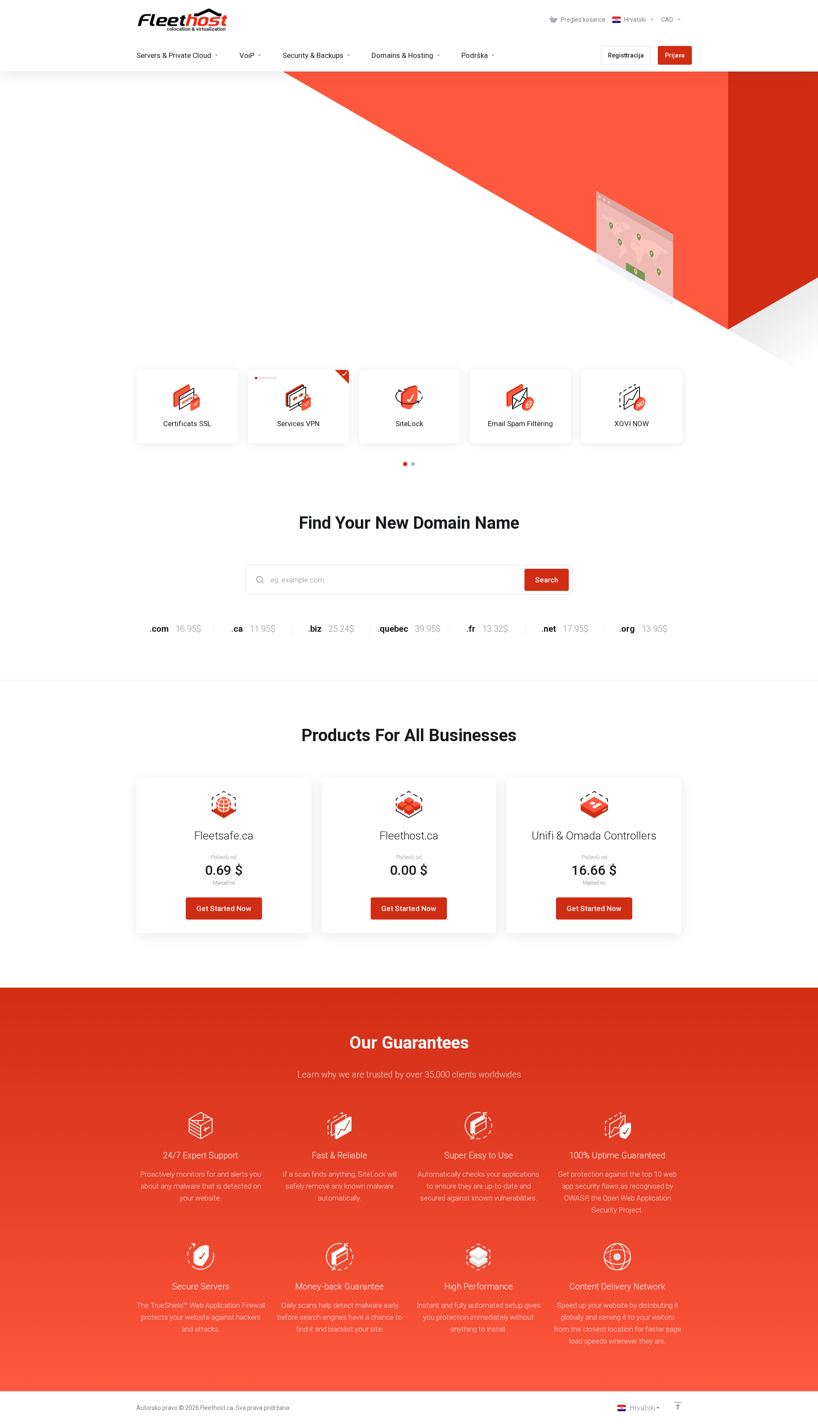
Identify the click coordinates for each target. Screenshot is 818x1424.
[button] (405, 464)
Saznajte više (257, 265)
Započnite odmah (175, 265)
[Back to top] (677, 1405)
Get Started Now (223, 908)
